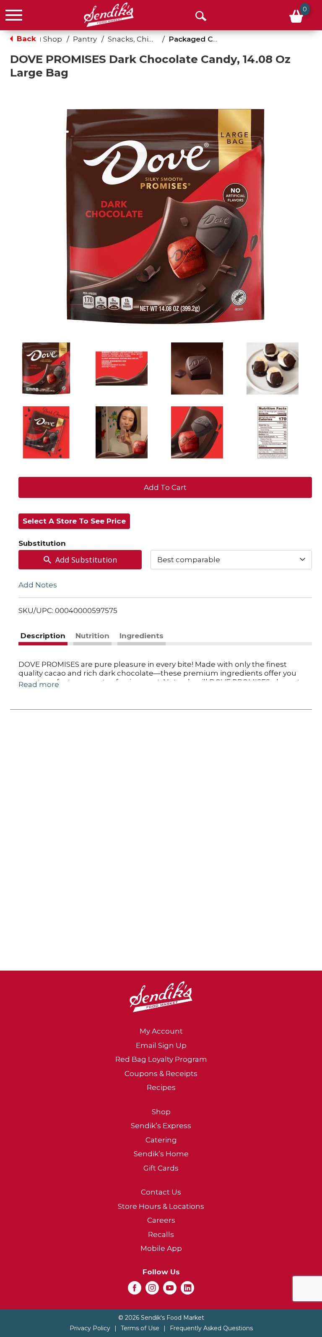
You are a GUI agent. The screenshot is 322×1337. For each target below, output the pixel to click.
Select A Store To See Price (74, 521)
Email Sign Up (161, 1045)
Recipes (161, 1087)
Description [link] (43, 636)
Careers (161, 1220)
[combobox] (231, 559)
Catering (161, 1140)
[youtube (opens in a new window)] (170, 1290)
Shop (52, 39)
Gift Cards (161, 1168)
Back (25, 38)
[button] (46, 368)
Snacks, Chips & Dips (145, 39)
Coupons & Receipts (161, 1073)
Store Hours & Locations (161, 1206)
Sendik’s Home (161, 1154)
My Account (161, 1031)
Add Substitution (86, 560)
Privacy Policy (90, 1328)
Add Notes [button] (37, 585)
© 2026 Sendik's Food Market (161, 1317)
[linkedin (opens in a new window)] (187, 1290)
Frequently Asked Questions (211, 1328)
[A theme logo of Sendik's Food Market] (109, 14)
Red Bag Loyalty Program (161, 1059)
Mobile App (161, 1248)
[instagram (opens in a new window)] (152, 1290)
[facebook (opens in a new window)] (134, 1290)
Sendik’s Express (161, 1125)
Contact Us (161, 1192)
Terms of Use (140, 1328)
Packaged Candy (200, 39)
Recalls (161, 1234)
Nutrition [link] (92, 636)
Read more (38, 684)
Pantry (85, 39)
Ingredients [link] (141, 636)
